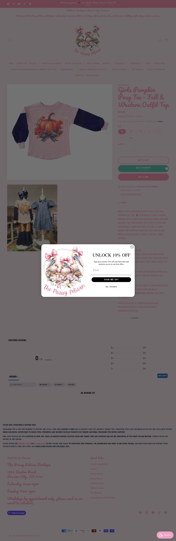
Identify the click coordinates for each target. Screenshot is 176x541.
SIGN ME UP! (111, 280)
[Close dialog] (132, 246)
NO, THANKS (111, 287)
